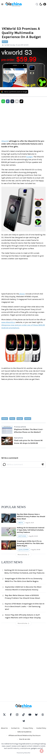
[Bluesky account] (36, 714)
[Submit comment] (42, 464)
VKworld (4, 141)
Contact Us (15, 728)
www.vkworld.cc (8, 322)
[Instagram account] (17, 714)
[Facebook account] (10, 714)
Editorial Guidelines (24, 732)
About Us (4, 728)
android (4, 418)
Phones (5, 42)
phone (22, 294)
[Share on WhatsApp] (3, 101)
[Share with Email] (17, 101)
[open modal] (44, 4)
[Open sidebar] (2, 4)
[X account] (4, 714)
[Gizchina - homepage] (13, 4)
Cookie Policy (41, 728)
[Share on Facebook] (8, 101)
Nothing (22, 536)
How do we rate (24, 739)
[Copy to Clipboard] (21, 101)
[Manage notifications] (41, 751)
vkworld (27, 418)
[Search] (37, 4)
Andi (8, 45)
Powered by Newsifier (23, 753)
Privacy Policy (28, 728)
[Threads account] (42, 714)
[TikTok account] (23, 714)
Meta (20, 523)
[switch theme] (40, 4)
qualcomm (23, 549)
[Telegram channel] (23, 721)
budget (29, 157)
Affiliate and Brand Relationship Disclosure (24, 735)
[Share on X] (12, 101)
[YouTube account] (30, 714)
